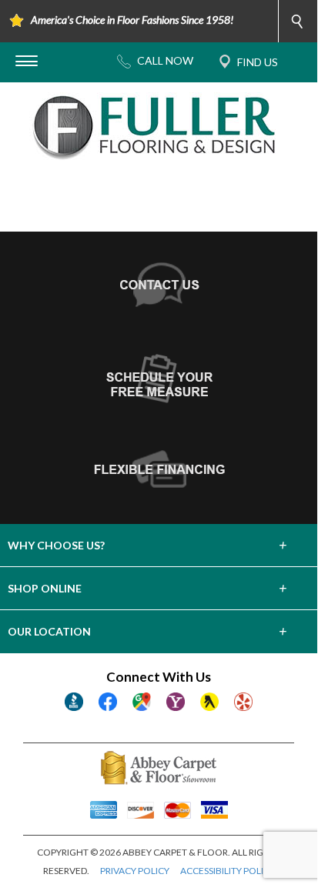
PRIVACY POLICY (134, 870)
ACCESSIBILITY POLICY (227, 870)
